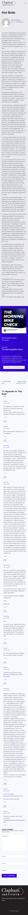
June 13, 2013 (6, 669)
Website (4, 870)
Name (4, 856)
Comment (5, 836)
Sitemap (13, 911)
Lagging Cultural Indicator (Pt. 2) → (21, 382)
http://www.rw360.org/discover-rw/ (13, 796)
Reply (5, 417)
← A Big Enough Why (6, 382)
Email (4, 863)
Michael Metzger (15, 20)
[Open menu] (25, 3)
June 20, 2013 (6, 690)
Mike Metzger (6, 445)
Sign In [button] (17, 911)
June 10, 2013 (6, 403)
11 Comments (19, 22)
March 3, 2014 (6, 790)
